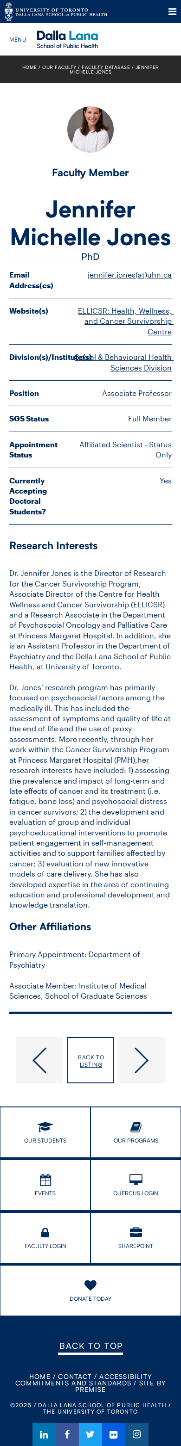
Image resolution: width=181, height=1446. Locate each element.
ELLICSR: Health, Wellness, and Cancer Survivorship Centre (126, 321)
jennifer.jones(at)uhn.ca (130, 274)
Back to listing (91, 1061)
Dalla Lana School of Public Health (80, 39)
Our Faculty (59, 67)
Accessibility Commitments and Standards (83, 1379)
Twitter (90, 1434)
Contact (74, 1376)
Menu (172, 11)
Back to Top (91, 1346)
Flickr (113, 1434)
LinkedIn (44, 1434)
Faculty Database (106, 67)
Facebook (67, 1434)
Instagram (137, 1434)
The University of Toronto (56, 11)
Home (29, 67)
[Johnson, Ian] (36, 1060)
